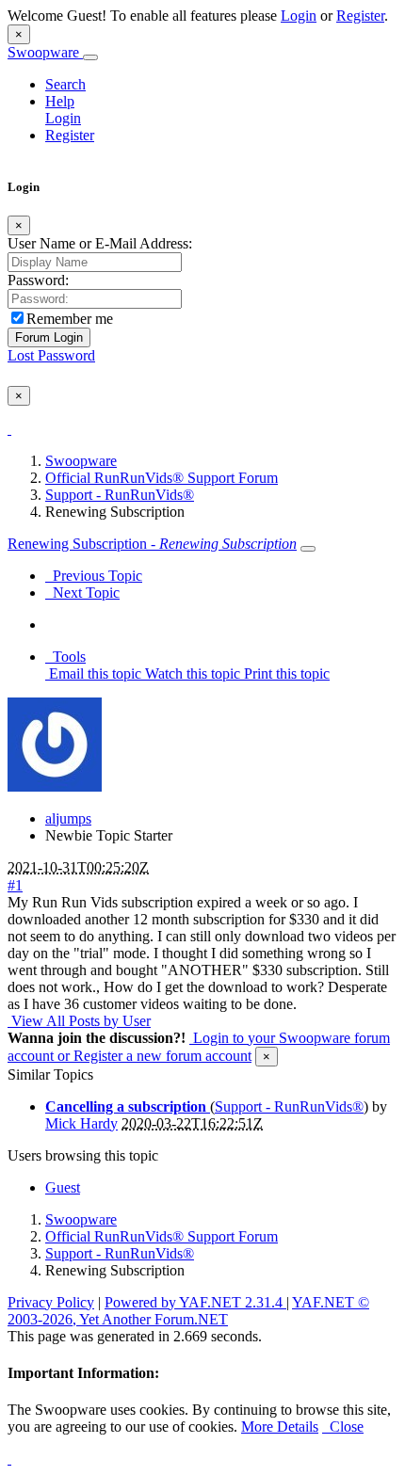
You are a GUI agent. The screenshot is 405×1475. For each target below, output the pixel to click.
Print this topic (285, 673)
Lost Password (51, 355)
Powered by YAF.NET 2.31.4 (195, 1302)
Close (343, 1427)
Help (59, 101)
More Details (279, 1427)
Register (360, 16)
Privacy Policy (51, 1302)
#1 (15, 885)
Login (298, 16)
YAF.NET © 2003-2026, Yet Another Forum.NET (188, 1310)
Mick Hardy (81, 1123)
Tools (65, 657)
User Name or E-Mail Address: (100, 243)
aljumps (68, 818)
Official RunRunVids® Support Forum (161, 478)
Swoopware (45, 52)
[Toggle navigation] (90, 57)
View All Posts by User (79, 1021)
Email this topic (93, 673)
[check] (9, 429)
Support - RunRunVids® (119, 495)
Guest (62, 1187)
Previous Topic (93, 576)
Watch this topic (190, 673)
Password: (38, 280)
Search (65, 84)
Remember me (69, 319)
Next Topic (82, 593)
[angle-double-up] (9, 1459)
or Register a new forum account (152, 1056)
